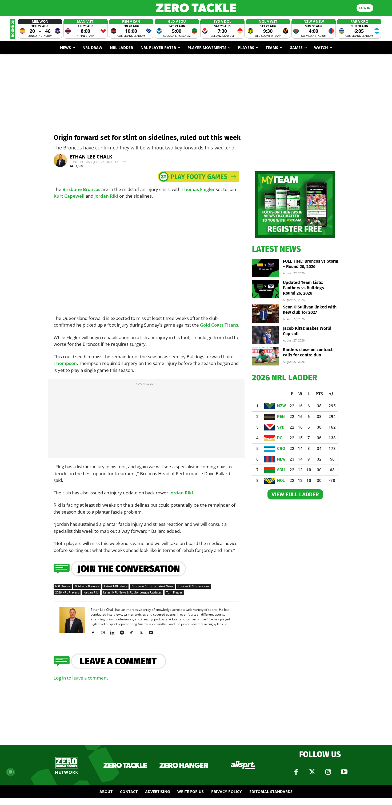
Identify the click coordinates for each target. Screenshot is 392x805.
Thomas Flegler (198, 189)
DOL (281, 438)
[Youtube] (152, 632)
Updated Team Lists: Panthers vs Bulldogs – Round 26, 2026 (305, 288)
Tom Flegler (174, 592)
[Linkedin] (114, 632)
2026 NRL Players (67, 592)
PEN (281, 416)
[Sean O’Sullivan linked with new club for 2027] (265, 313)
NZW (281, 406)
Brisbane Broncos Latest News (152, 586)
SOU (281, 469)
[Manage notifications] (10, 772)
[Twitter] (312, 772)
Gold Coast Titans (219, 325)
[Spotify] (123, 632)
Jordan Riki (106, 196)
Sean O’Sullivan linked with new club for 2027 (310, 309)
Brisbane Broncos (81, 189)
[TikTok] (133, 632)
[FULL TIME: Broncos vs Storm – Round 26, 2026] (265, 268)
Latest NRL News (115, 586)
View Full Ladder (295, 494)
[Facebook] (95, 632)
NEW (281, 459)
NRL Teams (62, 586)
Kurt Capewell (69, 196)
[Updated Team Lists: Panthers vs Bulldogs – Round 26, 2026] (265, 289)
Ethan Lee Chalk (91, 156)
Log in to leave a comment (81, 678)
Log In (365, 8)
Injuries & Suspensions (193, 586)
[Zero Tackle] (196, 7)
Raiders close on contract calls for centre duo (308, 352)
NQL (281, 480)
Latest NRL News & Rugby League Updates (132, 592)
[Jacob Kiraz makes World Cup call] (265, 335)
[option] (40, 29)
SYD (281, 427)
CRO (281, 448)
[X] (143, 632)
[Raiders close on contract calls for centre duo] (265, 356)
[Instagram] (104, 632)
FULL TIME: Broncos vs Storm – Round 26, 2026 (310, 264)
